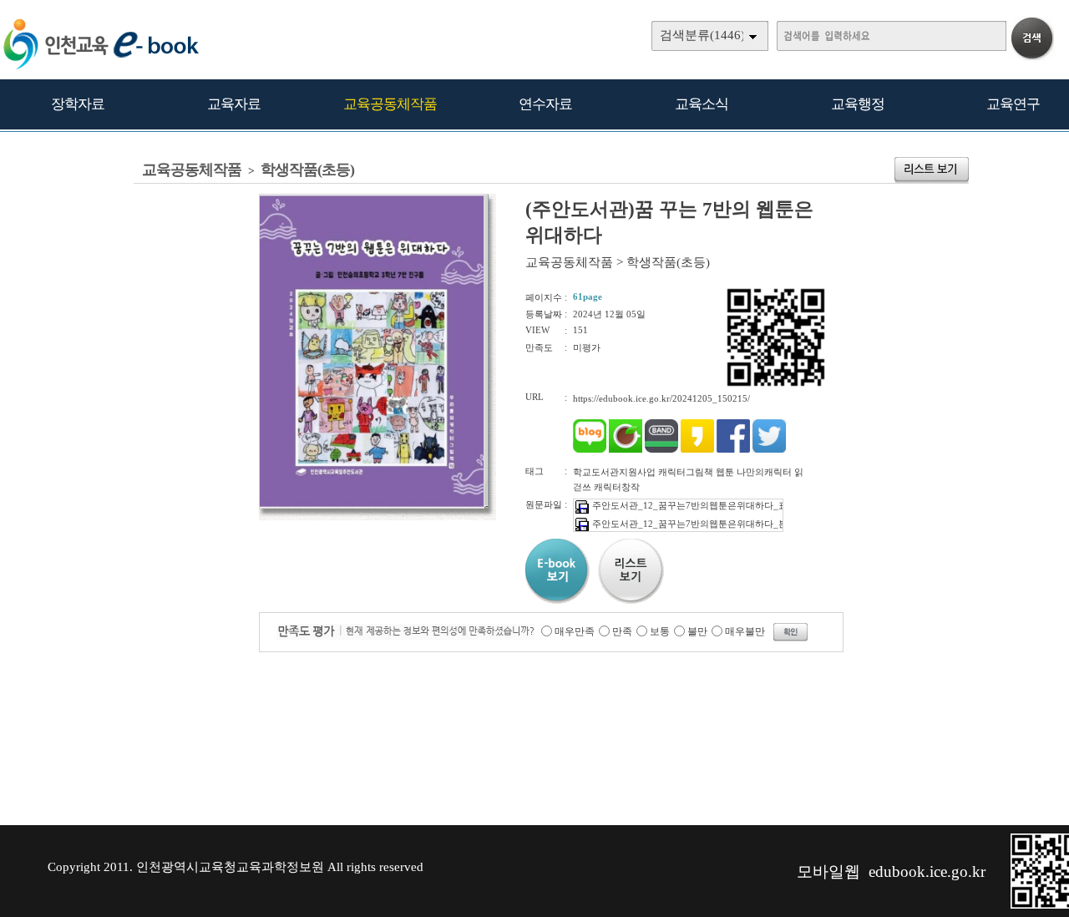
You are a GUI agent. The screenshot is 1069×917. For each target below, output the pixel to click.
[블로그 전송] (589, 449)
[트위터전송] (769, 449)
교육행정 (857, 104)
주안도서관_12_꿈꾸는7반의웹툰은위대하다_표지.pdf (702, 505)
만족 (622, 631)
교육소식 (701, 104)
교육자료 (234, 104)
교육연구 (1013, 104)
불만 (697, 631)
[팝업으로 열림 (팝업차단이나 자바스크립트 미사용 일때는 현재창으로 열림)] (371, 505)
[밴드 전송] (661, 449)
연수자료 (545, 104)
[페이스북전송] (733, 449)
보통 (660, 631)
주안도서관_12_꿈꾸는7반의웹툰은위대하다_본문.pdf (702, 524)
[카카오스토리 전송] (697, 449)
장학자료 (77, 104)
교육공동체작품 (390, 104)
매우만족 (575, 631)
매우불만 (745, 631)
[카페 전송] (625, 449)
